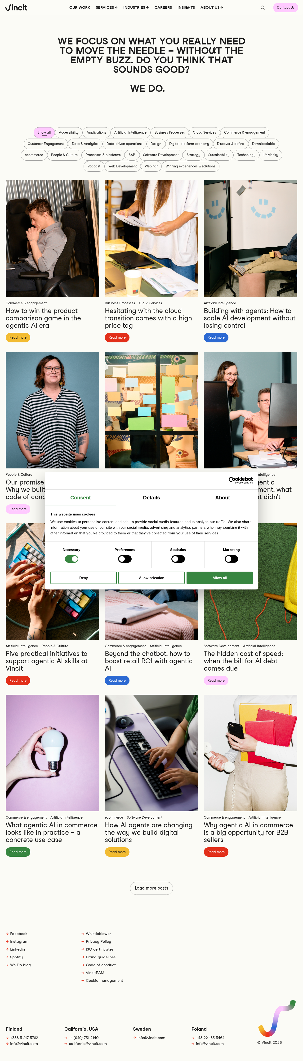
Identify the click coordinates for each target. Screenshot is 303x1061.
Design (156, 144)
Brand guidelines (101, 957)
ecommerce (34, 155)
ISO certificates (100, 949)
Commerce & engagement (244, 132)
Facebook (18, 933)
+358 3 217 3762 (24, 1037)
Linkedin (17, 949)
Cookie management (104, 980)
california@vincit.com (88, 1043)
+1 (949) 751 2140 (84, 1037)
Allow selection (151, 578)
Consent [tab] (80, 497)
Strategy (193, 155)
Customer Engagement (46, 144)
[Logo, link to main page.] (16, 7)
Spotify (16, 957)
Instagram (19, 941)
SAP (132, 155)
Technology (246, 155)
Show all (44, 132)
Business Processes (170, 132)
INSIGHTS (186, 7)
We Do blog (20, 965)
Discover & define (230, 144)
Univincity (270, 155)
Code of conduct (101, 965)
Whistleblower (98, 933)
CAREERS (163, 7)
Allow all (220, 578)
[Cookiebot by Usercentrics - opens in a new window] (232, 480)
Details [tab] (151, 497)
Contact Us (285, 7)
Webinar (151, 166)
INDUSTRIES (134, 7)
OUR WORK (79, 7)
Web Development (122, 166)
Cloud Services (204, 132)
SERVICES (105, 7)
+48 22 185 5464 (210, 1037)
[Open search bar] (262, 7)
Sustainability (218, 155)
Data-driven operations (125, 144)
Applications (96, 132)
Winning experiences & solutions (190, 166)
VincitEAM (95, 972)
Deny (83, 578)
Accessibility (69, 132)
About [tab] (222, 497)
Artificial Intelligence (130, 132)
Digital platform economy (189, 144)
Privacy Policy (98, 941)
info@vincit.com (24, 1043)
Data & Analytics (85, 144)
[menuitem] (80, 9)
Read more (18, 337)
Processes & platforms (103, 155)
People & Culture (64, 155)
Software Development (161, 155)
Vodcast (94, 166)
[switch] (125, 559)
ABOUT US (210, 7)
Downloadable (263, 144)
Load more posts (151, 888)
